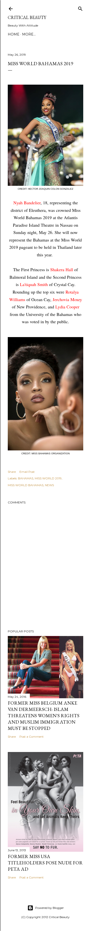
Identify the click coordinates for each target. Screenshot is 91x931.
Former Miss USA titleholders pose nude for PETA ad (45, 862)
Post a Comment (31, 736)
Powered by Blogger (49, 908)
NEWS (49, 485)
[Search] (80, 7)
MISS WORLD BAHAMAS (25, 485)
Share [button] (12, 472)
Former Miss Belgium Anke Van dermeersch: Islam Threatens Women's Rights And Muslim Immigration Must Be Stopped (43, 715)
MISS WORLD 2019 (48, 478)
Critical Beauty (27, 17)
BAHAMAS (25, 478)
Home (13, 34)
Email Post (27, 472)
